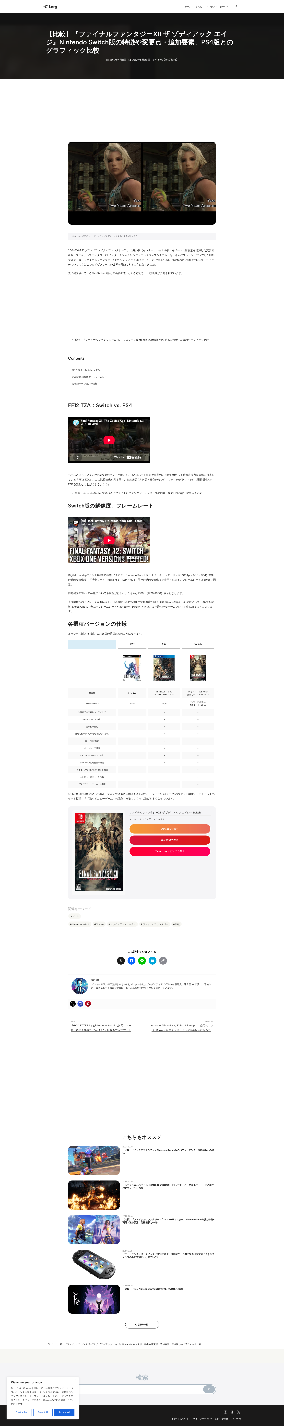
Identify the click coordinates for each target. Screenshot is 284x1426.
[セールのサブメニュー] (227, 6)
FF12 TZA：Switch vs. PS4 (86, 370)
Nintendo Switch (183, 259)
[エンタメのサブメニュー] (216, 6)
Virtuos (100, 924)
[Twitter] (73, 1004)
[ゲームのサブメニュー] (192, 6)
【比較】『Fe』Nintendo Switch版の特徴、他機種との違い (153, 1288)
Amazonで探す (169, 828)
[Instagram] (80, 1004)
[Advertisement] (142, 107)
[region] (43, 1398)
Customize (21, 1412)
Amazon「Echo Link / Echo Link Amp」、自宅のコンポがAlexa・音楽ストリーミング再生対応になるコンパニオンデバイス (182, 1030)
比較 (177, 924)
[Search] (209, 1389)
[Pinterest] (88, 1004)
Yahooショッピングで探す (170, 851)
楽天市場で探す (169, 840)
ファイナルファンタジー (155, 924)
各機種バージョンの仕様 (84, 383)
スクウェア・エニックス (123, 924)
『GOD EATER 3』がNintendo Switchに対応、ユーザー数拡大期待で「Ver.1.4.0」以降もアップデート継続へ (102, 1030)
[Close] (75, 1380)
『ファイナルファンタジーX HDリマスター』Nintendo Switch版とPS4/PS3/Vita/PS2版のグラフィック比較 (146, 339)
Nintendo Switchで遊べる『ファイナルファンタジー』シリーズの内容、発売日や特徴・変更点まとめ (142, 493)
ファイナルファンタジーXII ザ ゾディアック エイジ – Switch (165, 812)
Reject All (43, 1412)
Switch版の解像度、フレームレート (90, 376)
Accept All (64, 1412)
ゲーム (75, 916)
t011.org (50, 6)
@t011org (170, 59)
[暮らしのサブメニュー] (203, 6)
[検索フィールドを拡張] (235, 6)
